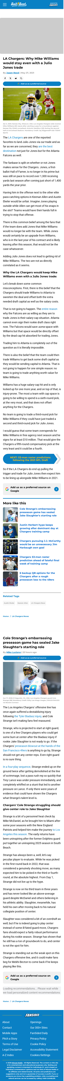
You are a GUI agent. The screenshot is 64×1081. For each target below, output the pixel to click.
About (6, 1022)
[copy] (21, 78)
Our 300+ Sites (38, 1027)
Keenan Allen (23, 603)
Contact (7, 1027)
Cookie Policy (38, 1044)
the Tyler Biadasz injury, (28, 716)
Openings (35, 1022)
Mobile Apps (9, 1033)
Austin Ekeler (9, 603)
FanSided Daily (39, 1033)
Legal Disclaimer (12, 1049)
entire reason (49, 308)
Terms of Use (10, 1044)
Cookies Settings (40, 1055)
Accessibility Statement (44, 1049)
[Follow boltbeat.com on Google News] (56, 489)
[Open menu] (5, 4)
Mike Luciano (13, 652)
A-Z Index (8, 1055)
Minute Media (17, 1063)
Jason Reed (12, 72)
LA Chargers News (38, 603)
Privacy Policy (38, 1038)
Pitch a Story (9, 1038)
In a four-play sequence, (17, 766)
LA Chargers (15, 137)
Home (6, 616)
